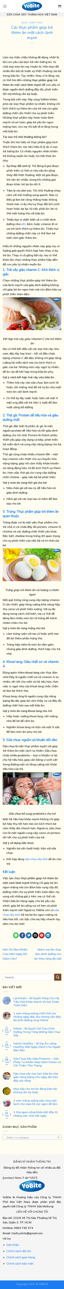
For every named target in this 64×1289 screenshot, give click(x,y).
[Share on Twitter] (29, 935)
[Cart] (59, 6)
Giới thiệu (12, 1245)
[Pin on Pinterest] (42, 935)
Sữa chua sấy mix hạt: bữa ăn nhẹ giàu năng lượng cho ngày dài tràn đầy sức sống (35, 1077)
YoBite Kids (35, 22)
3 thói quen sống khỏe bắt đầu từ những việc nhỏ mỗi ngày (35, 1114)
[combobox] (32, 1137)
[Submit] (57, 977)
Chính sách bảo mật (19, 1263)
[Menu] (5, 6)
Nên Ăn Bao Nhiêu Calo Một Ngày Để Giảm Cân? (15, 954)
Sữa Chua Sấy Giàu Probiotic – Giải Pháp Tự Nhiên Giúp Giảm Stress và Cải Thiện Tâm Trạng (37, 1062)
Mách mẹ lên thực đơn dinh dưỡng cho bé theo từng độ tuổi (47, 954)
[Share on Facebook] (22, 935)
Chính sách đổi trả (18, 1251)
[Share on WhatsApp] (16, 935)
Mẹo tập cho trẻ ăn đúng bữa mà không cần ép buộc (35, 1090)
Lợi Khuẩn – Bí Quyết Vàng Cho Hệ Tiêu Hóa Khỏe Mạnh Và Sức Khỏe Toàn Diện (36, 1002)
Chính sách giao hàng (20, 1257)
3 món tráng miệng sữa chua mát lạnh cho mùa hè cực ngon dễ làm (35, 1102)
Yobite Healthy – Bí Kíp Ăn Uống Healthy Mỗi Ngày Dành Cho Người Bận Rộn (36, 1047)
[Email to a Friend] (35, 935)
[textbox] (31, 1137)
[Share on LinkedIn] (48, 935)
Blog (25, 22)
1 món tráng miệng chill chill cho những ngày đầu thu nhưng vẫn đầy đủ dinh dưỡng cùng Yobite (37, 1017)
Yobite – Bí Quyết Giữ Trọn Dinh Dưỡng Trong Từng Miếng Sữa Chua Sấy (36, 1032)
